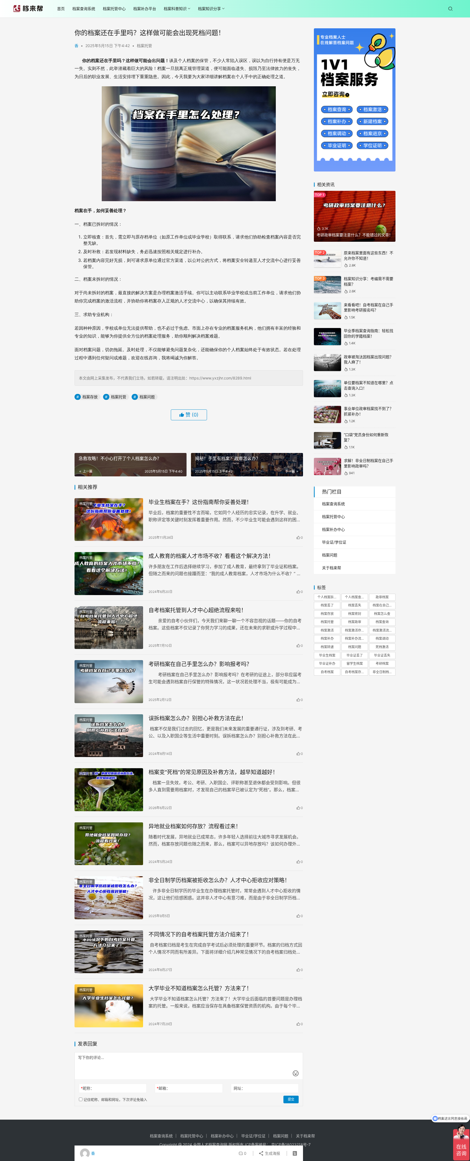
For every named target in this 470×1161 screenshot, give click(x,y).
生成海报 (272, 1153)
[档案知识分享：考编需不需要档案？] (327, 284)
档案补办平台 (144, 8)
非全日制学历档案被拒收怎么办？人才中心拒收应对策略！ (219, 880)
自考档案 (327, 672)
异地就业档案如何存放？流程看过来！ (195, 826)
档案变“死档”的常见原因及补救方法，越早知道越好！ (213, 772)
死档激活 (382, 647)
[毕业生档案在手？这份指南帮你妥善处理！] (109, 519)
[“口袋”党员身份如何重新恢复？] (327, 440)
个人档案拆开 (327, 597)
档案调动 (382, 638)
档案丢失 (354, 605)
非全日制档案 (382, 672)
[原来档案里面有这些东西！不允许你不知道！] (327, 258)
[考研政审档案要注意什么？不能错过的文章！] (354, 216)
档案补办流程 (354, 638)
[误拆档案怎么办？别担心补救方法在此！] (109, 735)
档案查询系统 (83, 8)
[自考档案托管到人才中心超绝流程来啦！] (109, 627)
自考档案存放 (354, 672)
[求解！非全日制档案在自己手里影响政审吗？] (327, 466)
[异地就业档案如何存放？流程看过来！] (109, 843)
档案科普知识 (175, 8)
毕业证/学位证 (334, 542)
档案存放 (90, 396)
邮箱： (163, 1088)
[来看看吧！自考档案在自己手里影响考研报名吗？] (327, 310)
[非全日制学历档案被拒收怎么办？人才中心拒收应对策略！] (109, 897)
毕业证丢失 (382, 655)
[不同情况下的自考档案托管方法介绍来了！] (109, 951)
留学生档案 (355, 663)
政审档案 (382, 597)
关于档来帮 (331, 567)
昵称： (87, 1088)
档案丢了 (327, 605)
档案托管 (144, 45)
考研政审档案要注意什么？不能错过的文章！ (355, 234)
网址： (239, 1088)
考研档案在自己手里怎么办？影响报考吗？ (200, 664)
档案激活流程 (382, 630)
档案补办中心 (333, 529)
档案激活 (327, 630)
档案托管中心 (114, 8)
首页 (61, 8)
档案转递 (327, 647)
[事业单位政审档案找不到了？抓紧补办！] (327, 414)
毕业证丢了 (355, 655)
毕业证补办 (327, 663)
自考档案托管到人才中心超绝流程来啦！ (197, 610)
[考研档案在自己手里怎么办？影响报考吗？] (109, 681)
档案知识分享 (209, 8)
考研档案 (382, 663)
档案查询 (382, 622)
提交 (291, 1099)
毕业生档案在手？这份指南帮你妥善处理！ (200, 502)
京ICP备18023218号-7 (291, 1144)
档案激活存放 (354, 630)
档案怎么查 (382, 614)
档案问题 (147, 396)
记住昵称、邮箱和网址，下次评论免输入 (114, 1099)
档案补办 (327, 638)
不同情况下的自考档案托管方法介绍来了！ (200, 934)
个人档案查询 (354, 597)
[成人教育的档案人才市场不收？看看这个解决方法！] (109, 573)
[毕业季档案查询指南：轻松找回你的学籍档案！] (327, 336)
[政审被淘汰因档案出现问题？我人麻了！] (327, 362)
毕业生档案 (327, 655)
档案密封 (354, 614)
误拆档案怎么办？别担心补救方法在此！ (197, 718)
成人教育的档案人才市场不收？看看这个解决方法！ (211, 556)
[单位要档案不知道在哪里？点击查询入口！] (327, 388)
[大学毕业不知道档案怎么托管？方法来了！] (109, 1005)
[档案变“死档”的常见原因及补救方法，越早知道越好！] (109, 789)
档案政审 (354, 622)
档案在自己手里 (384, 605)
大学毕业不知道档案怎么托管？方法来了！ (200, 988)
